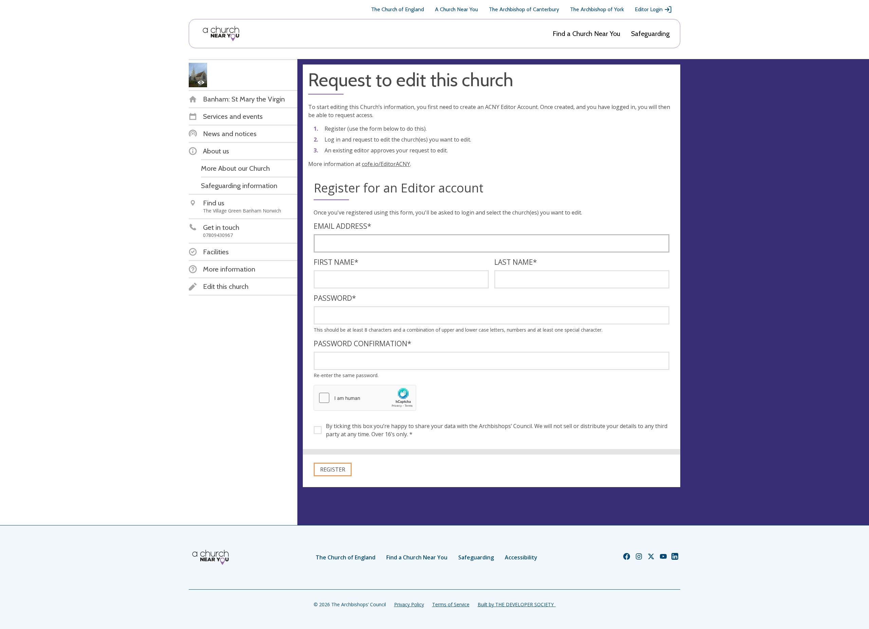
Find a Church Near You (586, 34)
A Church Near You (456, 9)
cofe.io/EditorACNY (386, 164)
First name (336, 262)
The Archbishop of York (597, 9)
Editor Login (649, 9)
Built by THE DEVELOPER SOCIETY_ (517, 604)
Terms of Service (450, 604)
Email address (342, 226)
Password (335, 298)
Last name (515, 262)
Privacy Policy (409, 604)
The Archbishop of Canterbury (524, 9)
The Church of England (397, 9)
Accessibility (521, 557)
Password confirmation (362, 343)
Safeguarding (650, 34)
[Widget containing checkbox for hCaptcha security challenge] (365, 398)
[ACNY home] (221, 33)
